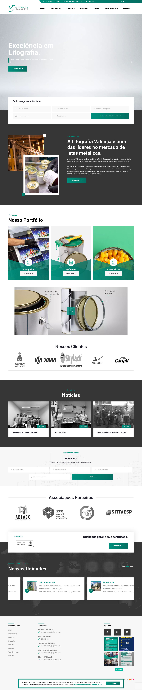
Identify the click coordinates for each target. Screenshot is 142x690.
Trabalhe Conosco (111, 8)
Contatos (126, 8)
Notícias (41, 426)
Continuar (113, 683)
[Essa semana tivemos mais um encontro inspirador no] (111, 659)
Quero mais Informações (109, 116)
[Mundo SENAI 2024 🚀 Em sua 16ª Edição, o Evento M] (126, 644)
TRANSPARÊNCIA (89, 1)
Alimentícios (113, 269)
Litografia (84, 8)
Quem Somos (55, 8)
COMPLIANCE (48, 1)
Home (42, 8)
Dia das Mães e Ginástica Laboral (112, 432)
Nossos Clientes (71, 346)
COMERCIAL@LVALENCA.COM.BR (74, 1)
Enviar (91, 477)
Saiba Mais (76, 180)
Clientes (96, 8)
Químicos (71, 269)
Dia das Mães (60, 432)
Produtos (70, 8)
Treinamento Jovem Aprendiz (25, 432)
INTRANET (57, 1)
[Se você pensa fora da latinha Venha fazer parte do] (111, 644)
